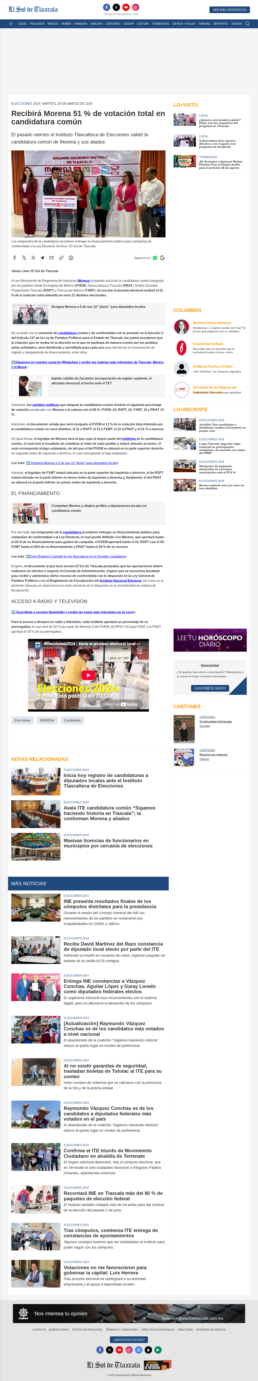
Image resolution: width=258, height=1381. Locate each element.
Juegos (236, 23)
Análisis (97, 23)
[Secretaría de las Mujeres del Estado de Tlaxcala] (182, 390)
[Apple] (148, 1350)
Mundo (66, 23)
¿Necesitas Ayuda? (129, 1339)
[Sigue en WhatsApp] (155, 258)
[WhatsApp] (33, 258)
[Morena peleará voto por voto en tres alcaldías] (185, 485)
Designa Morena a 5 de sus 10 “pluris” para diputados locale (73, 463)
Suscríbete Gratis (210, 688)
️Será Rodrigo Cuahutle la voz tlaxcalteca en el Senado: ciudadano (77, 556)
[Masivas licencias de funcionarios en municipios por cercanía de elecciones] (35, 847)
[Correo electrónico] (51, 258)
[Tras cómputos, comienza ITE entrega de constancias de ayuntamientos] (35, 1239)
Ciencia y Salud (183, 23)
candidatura (67, 333)
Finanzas (80, 23)
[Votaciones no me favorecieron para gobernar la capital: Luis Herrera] (35, 1276)
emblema (129, 438)
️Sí (16, 362)
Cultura (143, 23)
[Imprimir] (71, 258)
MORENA (47, 720)
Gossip (129, 23)
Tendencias (160, 23)
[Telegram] (42, 258)
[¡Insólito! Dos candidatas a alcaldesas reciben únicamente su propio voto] (185, 425)
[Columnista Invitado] (182, 348)
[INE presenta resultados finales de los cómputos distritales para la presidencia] (35, 912)
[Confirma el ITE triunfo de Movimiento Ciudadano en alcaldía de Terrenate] (35, 1162)
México (53, 23)
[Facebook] (106, 7)
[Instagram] (135, 7)
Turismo (204, 23)
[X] (116, 7)
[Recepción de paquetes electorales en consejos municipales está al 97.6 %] (185, 467)
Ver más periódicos (230, 10)
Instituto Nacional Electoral (120, 580)
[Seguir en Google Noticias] (162, 258)
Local (23, 23)
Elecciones (22, 720)
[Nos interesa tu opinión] (129, 1313)
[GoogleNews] (138, 1350)
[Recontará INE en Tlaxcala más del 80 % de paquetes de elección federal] (35, 1202)
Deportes (220, 23)
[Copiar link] (61, 258)
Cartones (113, 23)
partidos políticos (45, 405)
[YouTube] (126, 7)
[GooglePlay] (158, 1350)
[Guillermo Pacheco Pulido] (182, 369)
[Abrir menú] (11, 24)
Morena (83, 280)
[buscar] (247, 23)
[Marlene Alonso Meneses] (182, 327)
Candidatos (72, 720)
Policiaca (37, 23)
